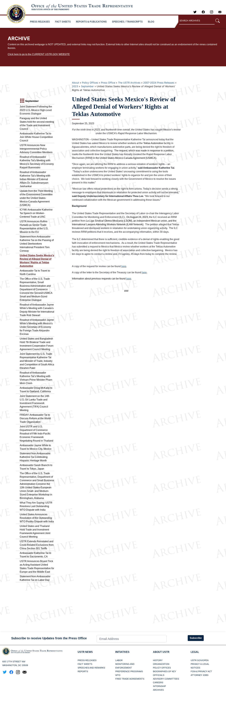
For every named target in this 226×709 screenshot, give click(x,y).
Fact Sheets (85, 664)
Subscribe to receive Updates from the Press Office (49, 638)
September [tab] (32, 100)
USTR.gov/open (199, 660)
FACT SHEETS (63, 21)
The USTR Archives (129, 82)
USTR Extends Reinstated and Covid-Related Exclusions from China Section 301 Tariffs (37, 545)
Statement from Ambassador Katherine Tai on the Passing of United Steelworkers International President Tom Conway (37, 243)
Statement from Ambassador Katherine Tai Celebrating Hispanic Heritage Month (35, 457)
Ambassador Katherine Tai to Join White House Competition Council (36, 137)
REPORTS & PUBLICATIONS (91, 21)
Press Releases (87, 660)
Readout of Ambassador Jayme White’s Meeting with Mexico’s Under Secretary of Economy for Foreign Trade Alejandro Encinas (37, 327)
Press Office (108, 82)
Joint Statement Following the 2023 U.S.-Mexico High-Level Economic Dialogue (36, 110)
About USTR (161, 652)
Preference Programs (129, 671)
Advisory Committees (166, 679)
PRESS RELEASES (40, 21)
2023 (75, 86)
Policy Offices (90, 82)
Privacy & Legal (200, 664)
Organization (161, 664)
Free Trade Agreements (129, 679)
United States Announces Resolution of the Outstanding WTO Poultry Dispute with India (37, 518)
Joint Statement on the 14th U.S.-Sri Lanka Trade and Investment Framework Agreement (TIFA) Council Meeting (34, 403)
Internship (159, 686)
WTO (117, 675)
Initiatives (122, 652)
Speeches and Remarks (91, 668)
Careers (158, 682)
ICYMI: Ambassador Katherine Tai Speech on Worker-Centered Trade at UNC (36, 213)
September (87, 86)
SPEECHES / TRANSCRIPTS (127, 21)
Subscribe (196, 638)
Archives (158, 690)
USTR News (85, 652)
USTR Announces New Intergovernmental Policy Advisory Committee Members (36, 149)
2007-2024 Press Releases (158, 82)
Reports (83, 671)
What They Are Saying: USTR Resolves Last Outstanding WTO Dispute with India (36, 506)
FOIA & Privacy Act (201, 671)
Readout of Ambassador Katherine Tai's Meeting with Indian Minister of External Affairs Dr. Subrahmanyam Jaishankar (35, 179)
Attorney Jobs (199, 675)
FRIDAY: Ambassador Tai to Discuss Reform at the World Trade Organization (35, 418)
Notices (195, 668)
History (158, 660)
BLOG (151, 21)
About (75, 82)
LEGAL (195, 652)
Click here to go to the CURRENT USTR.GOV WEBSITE (39, 54)
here (123, 266)
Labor (119, 660)
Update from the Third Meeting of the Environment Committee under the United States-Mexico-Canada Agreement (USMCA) (36, 198)
